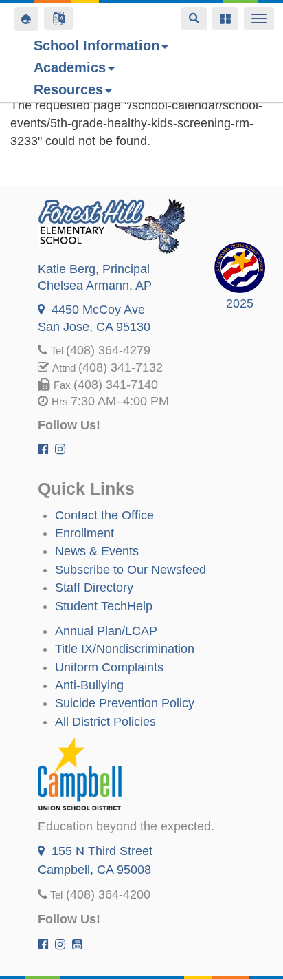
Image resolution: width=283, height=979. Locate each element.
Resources (68, 89)
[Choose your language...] (58, 18)
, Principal (94, 269)
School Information (96, 45)
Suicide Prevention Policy (124, 703)
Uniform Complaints (109, 667)
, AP (95, 285)
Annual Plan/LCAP (106, 631)
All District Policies (105, 722)
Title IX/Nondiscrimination (124, 649)
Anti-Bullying (89, 685)
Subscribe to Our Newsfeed (130, 570)
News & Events (97, 551)
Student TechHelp (103, 606)
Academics (70, 67)
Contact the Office (104, 515)
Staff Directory (94, 587)
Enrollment (84, 533)
